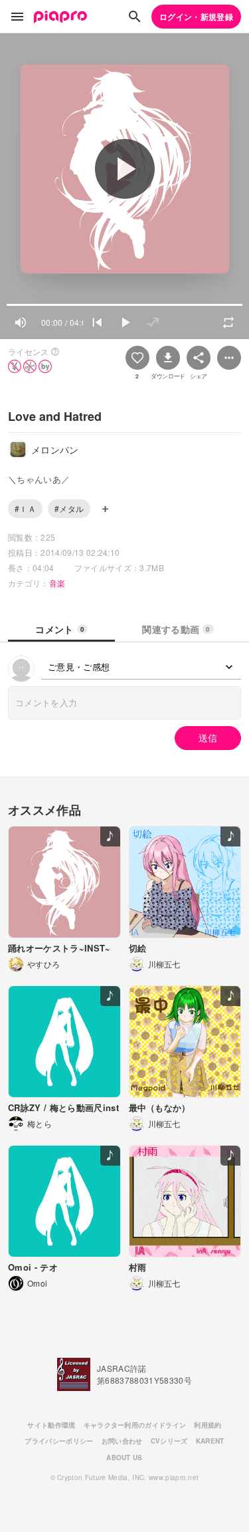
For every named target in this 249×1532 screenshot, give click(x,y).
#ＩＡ (25, 508)
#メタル (69, 508)
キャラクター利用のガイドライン (135, 1425)
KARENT (210, 1441)
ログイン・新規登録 (196, 17)
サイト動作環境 (51, 1425)
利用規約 (207, 1425)
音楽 (57, 582)
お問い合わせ (122, 1441)
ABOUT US (124, 1457)
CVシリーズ (169, 1441)
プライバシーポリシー (59, 1441)
